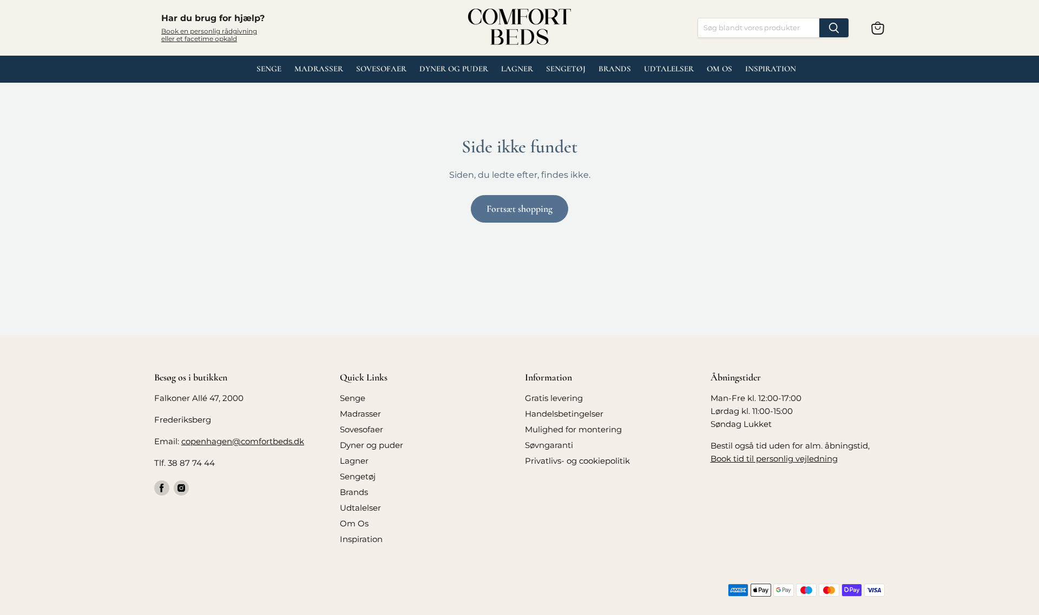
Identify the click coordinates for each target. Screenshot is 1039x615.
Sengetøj (566, 68)
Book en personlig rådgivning (209, 31)
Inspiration (770, 68)
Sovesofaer (381, 68)
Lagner (517, 68)
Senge (269, 68)
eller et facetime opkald (199, 39)
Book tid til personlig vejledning (774, 458)
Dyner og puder (453, 68)
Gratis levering (554, 398)
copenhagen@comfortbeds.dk (242, 441)
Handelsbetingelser (564, 414)
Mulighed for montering (573, 429)
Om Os (719, 68)
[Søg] (834, 27)
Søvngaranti (549, 445)
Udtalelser (360, 508)
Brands (615, 68)
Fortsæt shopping (519, 209)
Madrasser (318, 68)
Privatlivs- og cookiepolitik (577, 461)
